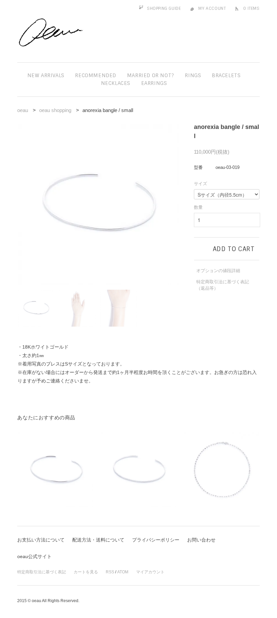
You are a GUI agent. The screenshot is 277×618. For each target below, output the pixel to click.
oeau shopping (55, 110)
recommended (95, 75)
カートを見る (86, 572)
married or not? (150, 75)
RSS (110, 572)
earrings (154, 83)
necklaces (115, 83)
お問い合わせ (201, 540)
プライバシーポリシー (155, 540)
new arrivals (46, 75)
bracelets (226, 75)
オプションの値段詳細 (218, 270)
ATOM (122, 572)
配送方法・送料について (98, 540)
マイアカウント (150, 572)
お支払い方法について (41, 540)
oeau (22, 110)
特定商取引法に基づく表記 (41, 572)
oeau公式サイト (34, 556)
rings (193, 75)
